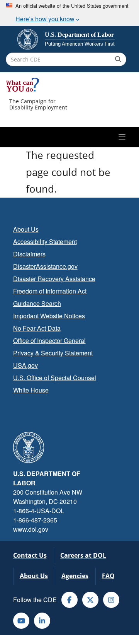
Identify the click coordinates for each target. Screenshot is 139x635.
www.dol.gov (30, 529)
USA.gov (25, 365)
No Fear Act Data (37, 328)
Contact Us (30, 555)
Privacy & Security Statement (53, 352)
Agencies (74, 576)
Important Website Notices (49, 315)
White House (31, 390)
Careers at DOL (83, 555)
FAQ (108, 576)
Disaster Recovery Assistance (54, 278)
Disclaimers (29, 253)
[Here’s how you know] (69, 13)
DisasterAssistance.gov (45, 266)
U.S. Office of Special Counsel (54, 377)
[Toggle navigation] (69, 137)
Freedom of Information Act (49, 291)
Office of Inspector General (49, 340)
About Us (26, 229)
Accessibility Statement (45, 241)
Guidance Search (37, 303)
